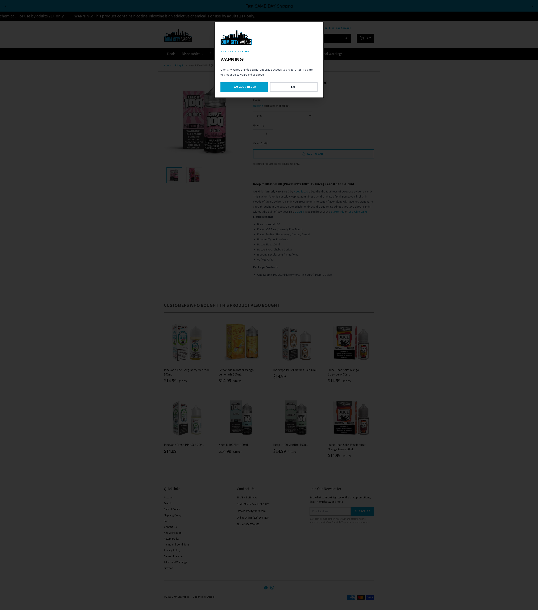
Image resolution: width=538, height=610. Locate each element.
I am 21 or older (244, 87)
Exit (294, 87)
